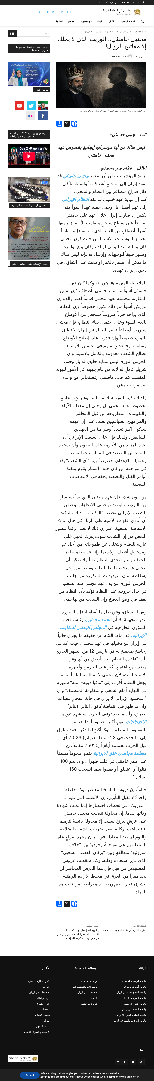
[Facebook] (143, 3)
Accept (30, 1075)
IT (47, 12)
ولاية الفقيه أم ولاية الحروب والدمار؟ (124, 930)
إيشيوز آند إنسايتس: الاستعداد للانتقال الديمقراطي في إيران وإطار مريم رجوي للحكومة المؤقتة (78, 934)
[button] (142, 21)
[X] (133, 3)
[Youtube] (123, 3)
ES (33, 12)
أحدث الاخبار (140, 31)
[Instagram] (138, 3)
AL (40, 12)
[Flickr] (118, 1062)
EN (69, 12)
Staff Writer (118, 56)
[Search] (12, 33)
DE (53, 12)
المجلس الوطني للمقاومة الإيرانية (30, 205)
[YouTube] (133, 1062)
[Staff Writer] (130, 56)
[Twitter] (141, 1062)
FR (61, 12)
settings (45, 1077)
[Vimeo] (128, 3)
